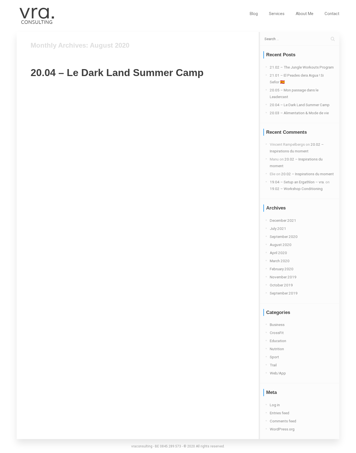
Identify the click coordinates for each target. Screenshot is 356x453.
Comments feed (283, 421)
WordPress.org (282, 429)
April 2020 (278, 252)
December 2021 (283, 220)
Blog (254, 13)
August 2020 (280, 244)
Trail (273, 365)
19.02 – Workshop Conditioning (296, 188)
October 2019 (281, 285)
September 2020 (284, 236)
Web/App (278, 373)
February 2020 (281, 269)
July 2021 (278, 228)
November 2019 (283, 277)
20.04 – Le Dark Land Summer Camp (117, 72)
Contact (332, 13)
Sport (274, 357)
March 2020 (280, 261)
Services (277, 13)
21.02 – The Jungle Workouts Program (302, 67)
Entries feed (279, 413)
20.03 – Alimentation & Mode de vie (299, 113)
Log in (275, 405)
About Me (304, 13)
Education (278, 340)
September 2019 (284, 293)
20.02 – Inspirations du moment (307, 174)
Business (277, 324)
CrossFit (277, 332)
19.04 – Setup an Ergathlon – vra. (297, 182)
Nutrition (277, 349)
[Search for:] (299, 38)
